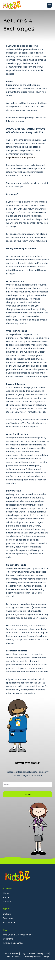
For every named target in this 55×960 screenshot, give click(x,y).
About (6, 897)
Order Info (8, 938)
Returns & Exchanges (13, 943)
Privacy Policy (43, 953)
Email (7, 784)
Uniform (7, 914)
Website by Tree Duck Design (36, 956)
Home (6, 893)
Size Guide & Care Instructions (17, 934)
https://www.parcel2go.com (20, 157)
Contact (7, 901)
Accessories (9, 922)
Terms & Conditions (14, 956)
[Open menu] (49, 5)
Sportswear (8, 918)
